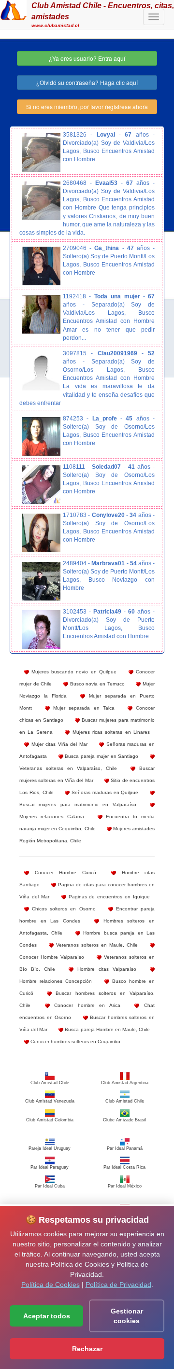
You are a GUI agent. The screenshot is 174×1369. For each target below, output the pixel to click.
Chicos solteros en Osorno (62, 908)
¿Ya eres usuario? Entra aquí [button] (87, 58)
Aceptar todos (46, 1316)
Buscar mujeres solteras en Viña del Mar (87, 774)
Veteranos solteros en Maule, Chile (96, 945)
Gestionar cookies (127, 1316)
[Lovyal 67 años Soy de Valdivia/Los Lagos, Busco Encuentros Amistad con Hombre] (41, 152)
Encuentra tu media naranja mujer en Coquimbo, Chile (87, 822)
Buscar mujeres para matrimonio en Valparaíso (77, 804)
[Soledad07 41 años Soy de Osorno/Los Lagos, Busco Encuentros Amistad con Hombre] (41, 484)
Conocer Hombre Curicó (62, 872)
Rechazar (87, 1349)
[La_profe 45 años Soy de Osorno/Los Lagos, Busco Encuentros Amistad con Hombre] (41, 436)
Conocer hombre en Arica (85, 1005)
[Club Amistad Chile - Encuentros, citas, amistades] (13, 9)
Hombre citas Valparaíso (104, 969)
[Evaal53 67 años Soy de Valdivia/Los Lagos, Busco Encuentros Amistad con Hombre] (41, 201)
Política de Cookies (50, 1284)
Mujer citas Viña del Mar (58, 744)
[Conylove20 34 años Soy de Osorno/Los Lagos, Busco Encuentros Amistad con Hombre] (41, 533)
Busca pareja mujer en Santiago (101, 756)
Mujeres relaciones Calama (51, 816)
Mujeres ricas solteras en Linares (110, 732)
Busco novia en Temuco (96, 683)
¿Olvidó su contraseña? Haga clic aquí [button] (87, 82)
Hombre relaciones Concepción (55, 981)
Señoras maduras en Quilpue (104, 792)
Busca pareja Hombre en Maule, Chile (106, 1029)
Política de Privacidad (118, 1284)
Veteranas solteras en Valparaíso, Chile (68, 768)
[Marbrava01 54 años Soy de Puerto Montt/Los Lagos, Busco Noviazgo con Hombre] (41, 581)
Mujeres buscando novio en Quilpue (72, 671)
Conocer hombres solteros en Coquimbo (74, 1041)
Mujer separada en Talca (82, 708)
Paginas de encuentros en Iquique (108, 896)
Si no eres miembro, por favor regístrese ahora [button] (87, 106)
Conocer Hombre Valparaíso (51, 957)
